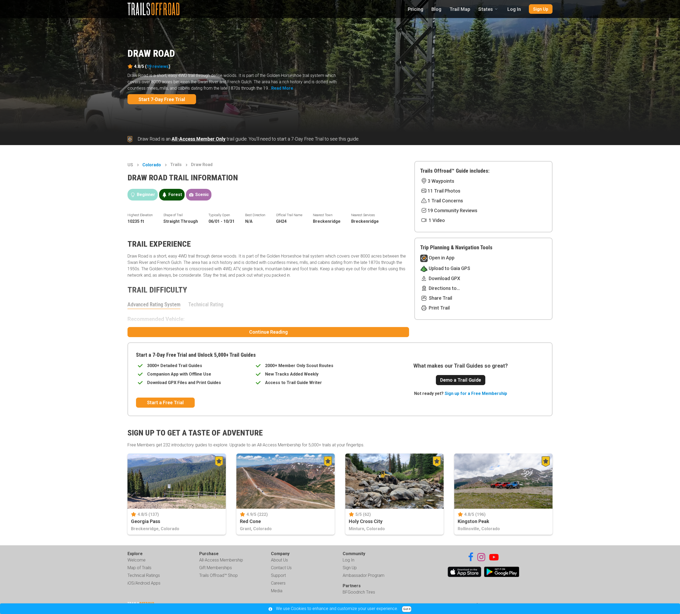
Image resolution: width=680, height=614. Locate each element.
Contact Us (281, 567)
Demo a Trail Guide (460, 380)
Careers (278, 583)
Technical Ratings (144, 575)
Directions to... (444, 288)
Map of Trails (139, 567)
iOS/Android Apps (144, 583)
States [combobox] (485, 9)
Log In (514, 9)
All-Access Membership (221, 560)
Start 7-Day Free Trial (161, 99)
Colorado (151, 164)
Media (276, 590)
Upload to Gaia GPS (449, 268)
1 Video (436, 220)
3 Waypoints (441, 181)
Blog (436, 9)
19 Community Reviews (452, 210)
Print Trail (439, 308)
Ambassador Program (363, 575)
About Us (279, 560)
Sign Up (540, 9)
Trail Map (459, 9)
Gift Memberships (215, 567)
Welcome (137, 560)
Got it (406, 609)
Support (278, 575)
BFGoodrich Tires (359, 592)
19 (158, 66)
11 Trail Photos (444, 191)
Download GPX (444, 278)
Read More (282, 88)
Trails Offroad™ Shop (218, 575)
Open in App (441, 257)
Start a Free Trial (165, 402)
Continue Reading (268, 332)
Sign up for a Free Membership (476, 393)
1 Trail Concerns (445, 200)
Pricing (415, 9)
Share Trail (440, 298)
